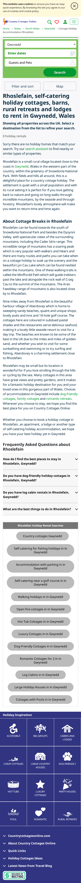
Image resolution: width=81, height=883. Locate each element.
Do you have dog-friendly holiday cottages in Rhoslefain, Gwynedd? (36, 478)
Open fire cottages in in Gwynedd (40, 609)
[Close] (74, 6)
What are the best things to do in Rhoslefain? (37, 509)
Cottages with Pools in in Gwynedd (40, 699)
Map (59, 86)
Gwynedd (21, 166)
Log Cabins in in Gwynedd (40, 675)
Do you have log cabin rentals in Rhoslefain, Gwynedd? (36, 494)
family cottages (28, 398)
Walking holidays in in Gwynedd (40, 597)
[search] (49, 22)
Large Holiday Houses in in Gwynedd (41, 687)
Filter (23, 86)
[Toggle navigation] (74, 22)
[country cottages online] (20, 21)
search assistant (36, 149)
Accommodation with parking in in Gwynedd (40, 566)
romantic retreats (59, 398)
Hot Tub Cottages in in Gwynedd (40, 621)
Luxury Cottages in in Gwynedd (40, 634)
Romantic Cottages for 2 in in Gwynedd (40, 660)
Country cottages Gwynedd (42, 536)
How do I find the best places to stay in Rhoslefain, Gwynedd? (32, 461)
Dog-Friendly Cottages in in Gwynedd (40, 646)
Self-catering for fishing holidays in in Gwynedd (40, 550)
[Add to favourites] (57, 22)
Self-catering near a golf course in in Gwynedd (40, 582)
